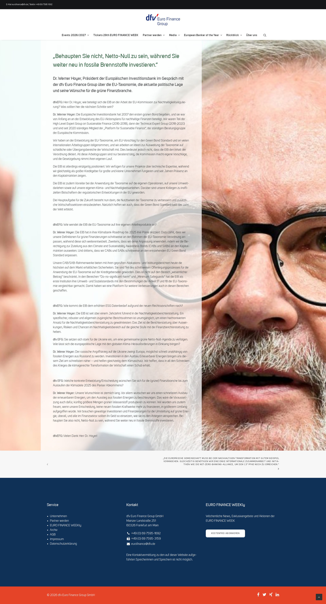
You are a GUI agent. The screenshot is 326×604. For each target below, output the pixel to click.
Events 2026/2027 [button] (74, 35)
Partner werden (152, 35)
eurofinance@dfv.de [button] (143, 544)
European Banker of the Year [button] (201, 35)
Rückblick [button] (232, 35)
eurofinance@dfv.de (20, 5)
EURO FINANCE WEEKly (65, 525)
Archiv (53, 530)
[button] (264, 35)
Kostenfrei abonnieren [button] (225, 533)
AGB (53, 534)
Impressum (57, 539)
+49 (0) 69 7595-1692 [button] (146, 533)
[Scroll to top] (319, 597)
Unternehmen (58, 516)
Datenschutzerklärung (63, 543)
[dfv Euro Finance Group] (163, 20)
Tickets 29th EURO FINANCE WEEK (115, 35)
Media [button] (173, 35)
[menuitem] (75, 35)
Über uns (251, 35)
